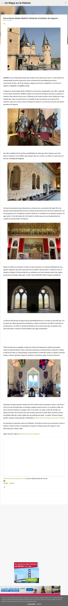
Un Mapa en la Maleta (18, 2)
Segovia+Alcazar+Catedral (55, 418)
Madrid (6, 483)
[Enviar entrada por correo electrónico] (4, 481)
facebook (23, 434)
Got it (39, 604)
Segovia (12, 483)
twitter (29, 434)
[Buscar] (66, 3)
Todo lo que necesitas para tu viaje (14, 478)
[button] (4, 24)
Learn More (31, 604)
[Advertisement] (6, 532)
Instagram (36, 434)
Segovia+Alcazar (40, 418)
